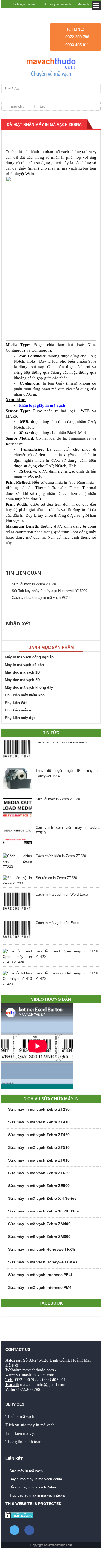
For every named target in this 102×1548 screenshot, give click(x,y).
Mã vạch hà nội (88, 12)
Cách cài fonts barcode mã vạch (61, 742)
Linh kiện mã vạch (25, 4)
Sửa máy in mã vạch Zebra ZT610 (39, 1160)
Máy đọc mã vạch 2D (22, 680)
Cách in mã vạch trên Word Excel (62, 894)
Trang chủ (15, 106)
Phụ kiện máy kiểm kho (25, 695)
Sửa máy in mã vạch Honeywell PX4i (41, 1249)
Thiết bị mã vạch (19, 1416)
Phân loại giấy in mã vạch (42, 405)
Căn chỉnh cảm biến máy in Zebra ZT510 (67, 830)
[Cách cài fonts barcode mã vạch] (17, 751)
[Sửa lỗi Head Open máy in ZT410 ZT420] (17, 957)
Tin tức (39, 106)
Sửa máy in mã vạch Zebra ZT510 (39, 1147)
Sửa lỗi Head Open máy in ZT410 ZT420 (67, 954)
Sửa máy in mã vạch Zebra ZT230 (39, 1109)
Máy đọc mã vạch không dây (29, 687)
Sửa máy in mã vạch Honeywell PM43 (42, 1262)
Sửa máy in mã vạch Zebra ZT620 (39, 1173)
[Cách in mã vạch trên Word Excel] (17, 903)
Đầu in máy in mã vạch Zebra (33, 1487)
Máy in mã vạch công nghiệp (29, 657)
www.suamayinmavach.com (29, 1375)
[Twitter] (14, 1530)
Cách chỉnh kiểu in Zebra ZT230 (61, 856)
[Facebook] (29, 1530)
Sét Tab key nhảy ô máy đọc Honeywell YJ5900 (49, 591)
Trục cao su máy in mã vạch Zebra (37, 1495)
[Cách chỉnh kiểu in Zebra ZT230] (17, 861)
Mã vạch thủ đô (88, 4)
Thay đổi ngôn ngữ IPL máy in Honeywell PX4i (67, 773)
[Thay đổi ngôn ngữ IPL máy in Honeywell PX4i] (17, 779)
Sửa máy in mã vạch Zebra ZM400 (39, 1224)
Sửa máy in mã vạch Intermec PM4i (40, 1287)
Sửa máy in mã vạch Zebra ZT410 (39, 1122)
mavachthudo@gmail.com (42, 1384)
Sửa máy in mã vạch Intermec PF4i (40, 1275)
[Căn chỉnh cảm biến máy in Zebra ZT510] (17, 836)
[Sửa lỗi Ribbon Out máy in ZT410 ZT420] (17, 979)
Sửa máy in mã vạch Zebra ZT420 (39, 1135)
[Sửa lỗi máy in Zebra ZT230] (17, 807)
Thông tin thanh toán (23, 1441)
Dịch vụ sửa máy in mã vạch (30, 1425)
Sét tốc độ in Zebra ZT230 (56, 878)
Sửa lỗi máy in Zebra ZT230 (34, 584)
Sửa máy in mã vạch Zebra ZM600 (39, 1236)
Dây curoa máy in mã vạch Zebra (36, 1479)
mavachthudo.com (38, 1370)
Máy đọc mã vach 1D (22, 672)
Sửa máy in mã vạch (57, 4)
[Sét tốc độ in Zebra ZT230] (17, 880)
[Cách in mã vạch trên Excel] (17, 931)
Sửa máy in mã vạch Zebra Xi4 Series (42, 1198)
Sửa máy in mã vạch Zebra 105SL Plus (43, 1211)
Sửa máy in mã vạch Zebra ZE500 (39, 1185)
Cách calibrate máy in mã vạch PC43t (42, 598)
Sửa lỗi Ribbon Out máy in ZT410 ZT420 (67, 976)
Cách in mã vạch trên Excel (57, 923)
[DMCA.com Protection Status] (19, 1517)
